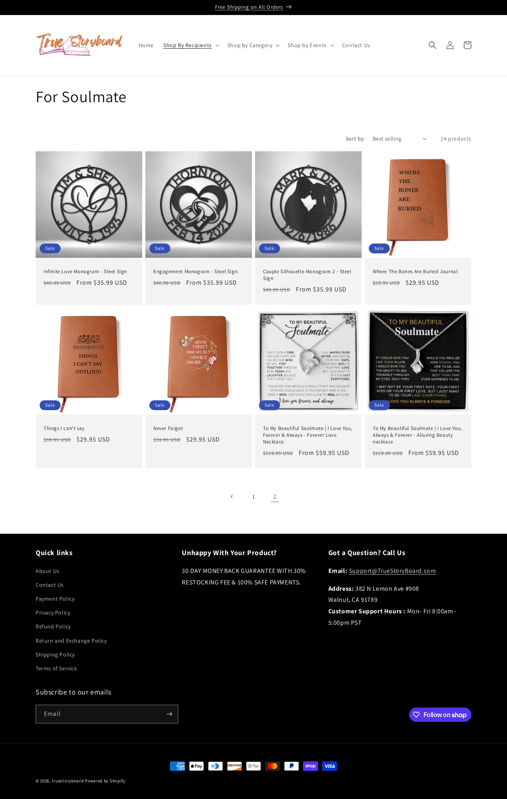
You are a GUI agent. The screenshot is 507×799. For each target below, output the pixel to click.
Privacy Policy (53, 612)
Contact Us (50, 584)
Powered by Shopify (105, 781)
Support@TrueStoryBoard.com (392, 571)
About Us (47, 571)
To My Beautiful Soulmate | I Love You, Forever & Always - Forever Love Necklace (308, 435)
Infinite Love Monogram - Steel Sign (85, 271)
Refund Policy (53, 626)
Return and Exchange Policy (71, 640)
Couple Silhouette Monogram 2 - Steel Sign (307, 275)
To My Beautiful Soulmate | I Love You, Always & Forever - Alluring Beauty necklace (417, 435)
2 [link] (275, 496)
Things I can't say (64, 428)
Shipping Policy (55, 654)
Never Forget (168, 428)
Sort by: (355, 138)
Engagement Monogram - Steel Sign (195, 271)
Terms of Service (56, 668)
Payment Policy (55, 598)
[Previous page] (232, 496)
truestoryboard (68, 781)
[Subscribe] (169, 714)
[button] (190, 45)
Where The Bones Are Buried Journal (415, 271)
